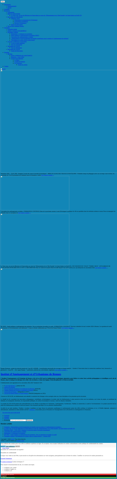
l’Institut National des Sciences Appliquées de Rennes (18, 390)
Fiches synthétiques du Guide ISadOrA (21, 55)
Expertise (6, 52)
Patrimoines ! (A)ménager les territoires (21, 34)
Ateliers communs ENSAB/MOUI (17, 31)
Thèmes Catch (20, 440)
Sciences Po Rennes (9, 387)
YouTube (6, 418)
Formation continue (13, 32)
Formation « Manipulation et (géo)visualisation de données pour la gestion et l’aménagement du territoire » (33, 427)
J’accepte (3, 446)
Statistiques (9, 458)
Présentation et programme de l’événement (25, 20)
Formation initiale (12, 29)
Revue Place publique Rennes (16, 26)
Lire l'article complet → (47, 175)
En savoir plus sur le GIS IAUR (11, 412)
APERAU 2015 (15, 18)
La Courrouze (18, 63)
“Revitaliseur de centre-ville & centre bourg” (23, 40)
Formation (7, 27)
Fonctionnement (12, 6)
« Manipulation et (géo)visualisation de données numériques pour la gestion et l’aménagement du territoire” (40, 38)
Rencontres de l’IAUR (14, 49)
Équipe (9, 7)
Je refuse (17, 446)
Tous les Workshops (16, 47)
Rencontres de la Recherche (15, 17)
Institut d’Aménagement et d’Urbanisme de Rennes (31, 374)
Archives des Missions (17, 58)
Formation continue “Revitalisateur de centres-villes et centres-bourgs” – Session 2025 (27, 436)
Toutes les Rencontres (17, 24)
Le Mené (16, 60)
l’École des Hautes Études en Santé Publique (16, 393)
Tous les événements (16, 44)
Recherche (7, 10)
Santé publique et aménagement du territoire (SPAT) (25, 35)
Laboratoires (11, 12)
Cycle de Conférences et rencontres (17, 41)
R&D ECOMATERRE (14, 14)
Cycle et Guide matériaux (18, 43)
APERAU (32, 409)
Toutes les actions (22, 64)
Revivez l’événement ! (20, 23)
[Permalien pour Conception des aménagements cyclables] (35, 210)
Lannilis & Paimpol (19, 61)
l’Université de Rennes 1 (10, 392)
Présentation (7, 4)
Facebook (6, 415)
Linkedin (6, 417)
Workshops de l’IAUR (14, 46)
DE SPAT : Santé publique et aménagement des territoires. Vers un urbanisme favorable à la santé (30, 434)
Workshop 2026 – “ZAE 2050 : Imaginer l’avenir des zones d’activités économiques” (27, 430)
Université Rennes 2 (10, 385)
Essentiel (3, 458)
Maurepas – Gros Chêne (17, 57)
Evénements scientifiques (21, 21)
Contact (6, 66)
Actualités (7, 9)
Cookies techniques (6, 461)
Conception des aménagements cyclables (22, 37)
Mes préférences (10, 446)
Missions (10, 54)
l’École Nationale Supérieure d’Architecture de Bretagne (19, 389)
